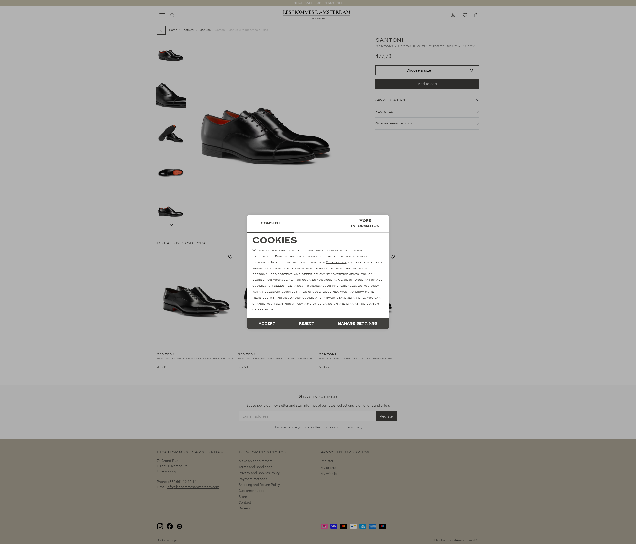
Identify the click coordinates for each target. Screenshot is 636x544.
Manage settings (357, 323)
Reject (306, 323)
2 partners (336, 262)
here (360, 298)
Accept (267, 323)
